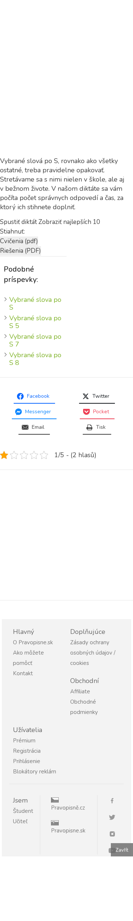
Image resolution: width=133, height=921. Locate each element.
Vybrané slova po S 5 (35, 322)
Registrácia (27, 751)
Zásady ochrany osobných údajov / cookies (92, 653)
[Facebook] (115, 800)
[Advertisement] (66, 87)
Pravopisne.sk (68, 830)
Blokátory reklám (34, 771)
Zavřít (122, 850)
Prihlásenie (26, 761)
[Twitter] (115, 816)
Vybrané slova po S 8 (35, 359)
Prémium (24, 740)
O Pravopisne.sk (33, 642)
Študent (23, 811)
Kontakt (23, 673)
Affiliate (80, 691)
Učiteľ (20, 821)
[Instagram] (115, 833)
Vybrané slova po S (35, 303)
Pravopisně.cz (68, 807)
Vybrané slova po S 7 (35, 340)
